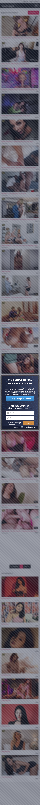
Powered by (17, 427)
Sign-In (29, 423)
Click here (12, 424)
